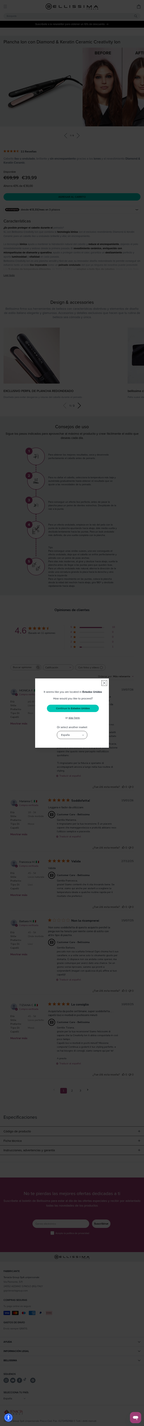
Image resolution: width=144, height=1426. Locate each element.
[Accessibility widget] (8, 1417)
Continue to (73, 708)
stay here (74, 718)
